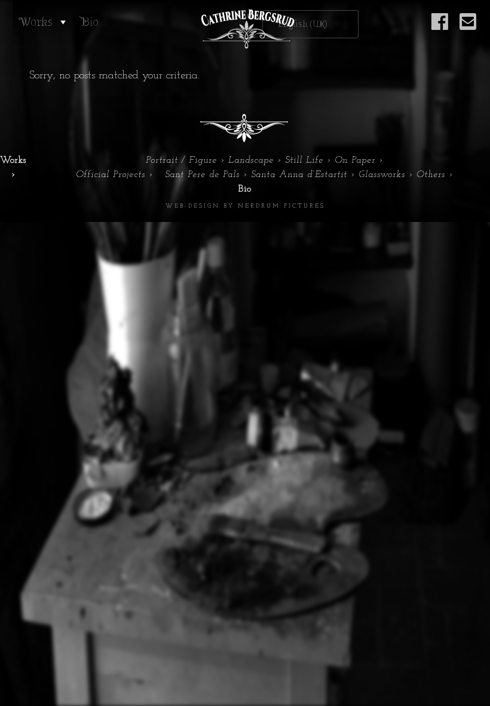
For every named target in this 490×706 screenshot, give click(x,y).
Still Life (304, 160)
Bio (90, 22)
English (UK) (302, 24)
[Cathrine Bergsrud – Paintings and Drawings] (245, 29)
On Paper (355, 160)
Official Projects (110, 174)
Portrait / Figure (181, 160)
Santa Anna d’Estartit (299, 174)
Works (36, 22)
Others (430, 174)
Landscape (251, 160)
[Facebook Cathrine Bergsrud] (440, 28)
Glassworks (382, 174)
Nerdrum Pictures (281, 206)
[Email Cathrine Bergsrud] (468, 28)
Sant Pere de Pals (202, 174)
